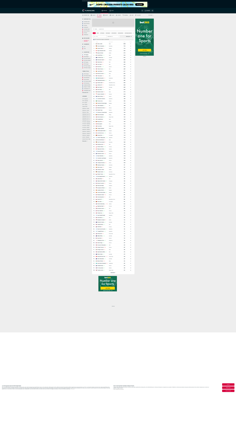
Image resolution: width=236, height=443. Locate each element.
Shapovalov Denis (100, 149)
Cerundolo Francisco (101, 98)
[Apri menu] (152, 10)
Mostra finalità (228, 390)
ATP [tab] (94, 33)
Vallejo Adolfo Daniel (101, 181)
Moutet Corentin (100, 183)
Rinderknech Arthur (101, 107)
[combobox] (113, 36)
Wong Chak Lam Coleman (101, 256)
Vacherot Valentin (100, 94)
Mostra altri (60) (85, 92)
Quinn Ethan (99, 178)
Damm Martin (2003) (101, 251)
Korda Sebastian (100, 197)
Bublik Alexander (100, 78)
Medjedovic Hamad (101, 219)
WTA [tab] (98, 33)
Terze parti (73, 388)
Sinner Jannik (99, 43)
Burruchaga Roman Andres (101, 176)
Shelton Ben (99, 62)
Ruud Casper (99, 87)
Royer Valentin (100, 210)
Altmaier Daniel (100, 171)
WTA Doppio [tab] (120, 33)
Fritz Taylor (99, 64)
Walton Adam (99, 254)
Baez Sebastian (100, 155)
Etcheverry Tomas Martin (102, 112)
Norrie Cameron (100, 116)
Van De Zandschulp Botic (101, 203)
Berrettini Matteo (100, 139)
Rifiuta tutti (228, 387)
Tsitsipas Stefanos (101, 162)
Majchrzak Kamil (100, 206)
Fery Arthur (99, 126)
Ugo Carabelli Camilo (101, 215)
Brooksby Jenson (100, 208)
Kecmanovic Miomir (101, 187)
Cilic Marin (99, 226)
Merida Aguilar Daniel (101, 130)
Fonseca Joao (100, 100)
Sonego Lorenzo (100, 249)
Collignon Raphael (100, 128)
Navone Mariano (100, 151)
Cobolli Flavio (99, 55)
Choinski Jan (99, 213)
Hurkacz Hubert (100, 146)
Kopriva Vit (99, 199)
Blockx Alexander (100, 114)
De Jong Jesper (100, 267)
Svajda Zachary (100, 224)
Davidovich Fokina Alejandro (102, 103)
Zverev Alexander (100, 46)
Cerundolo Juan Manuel (101, 158)
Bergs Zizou (99, 121)
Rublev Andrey (100, 96)
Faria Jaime (99, 201)
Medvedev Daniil (100, 59)
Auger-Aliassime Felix (101, 50)
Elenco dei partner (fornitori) (118, 389)
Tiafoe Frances (100, 68)
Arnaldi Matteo (100, 119)
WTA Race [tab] (108, 33)
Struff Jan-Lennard (100, 142)
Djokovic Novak (100, 52)
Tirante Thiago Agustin (101, 137)
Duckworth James (100, 222)
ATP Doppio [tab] (114, 33)
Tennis (95, 29)
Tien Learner (99, 75)
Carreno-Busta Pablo (101, 192)
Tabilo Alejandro (100, 105)
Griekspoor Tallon (100, 169)
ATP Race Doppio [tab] (128, 33)
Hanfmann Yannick (100, 165)
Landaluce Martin (100, 190)
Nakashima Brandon (101, 80)
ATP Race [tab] (102, 33)
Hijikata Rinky (99, 235)
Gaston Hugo (99, 242)
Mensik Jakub (99, 82)
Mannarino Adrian (100, 194)
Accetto (228, 384)
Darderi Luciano (100, 91)
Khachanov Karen (100, 153)
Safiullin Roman (100, 265)
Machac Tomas (100, 174)
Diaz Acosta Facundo (101, 229)
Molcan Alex (99, 233)
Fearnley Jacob (100, 270)
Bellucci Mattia (100, 261)
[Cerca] (142, 10)
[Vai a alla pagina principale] (89, 11)
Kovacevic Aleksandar (101, 245)
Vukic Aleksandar (100, 258)
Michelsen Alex (100, 144)
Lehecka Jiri (99, 84)
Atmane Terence (100, 247)
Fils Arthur (99, 66)
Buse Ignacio (99, 123)
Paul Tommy (99, 89)
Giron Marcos (99, 217)
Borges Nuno (99, 135)
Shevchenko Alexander (101, 263)
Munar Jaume (99, 167)
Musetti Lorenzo (100, 73)
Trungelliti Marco (100, 231)
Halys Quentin (100, 160)
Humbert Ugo (99, 110)
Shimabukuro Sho (100, 240)
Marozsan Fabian (100, 185)
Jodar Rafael (99, 71)
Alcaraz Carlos (100, 48)
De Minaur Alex (100, 57)
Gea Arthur (99, 238)
